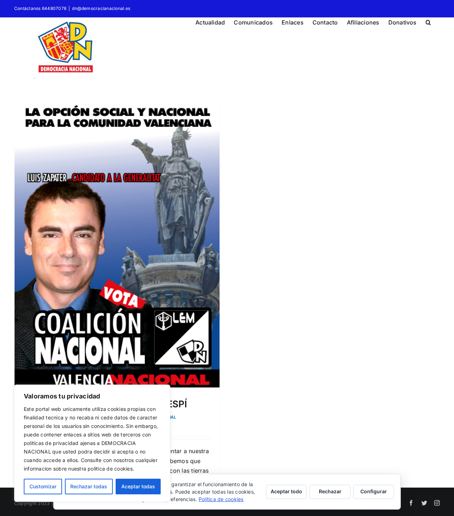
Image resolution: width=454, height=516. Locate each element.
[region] (92, 443)
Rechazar (330, 491)
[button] (428, 21)
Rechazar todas (88, 486)
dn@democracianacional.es (101, 8)
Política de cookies (221, 499)
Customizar (42, 486)
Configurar (373, 491)
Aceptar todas (138, 486)
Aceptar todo (286, 491)
